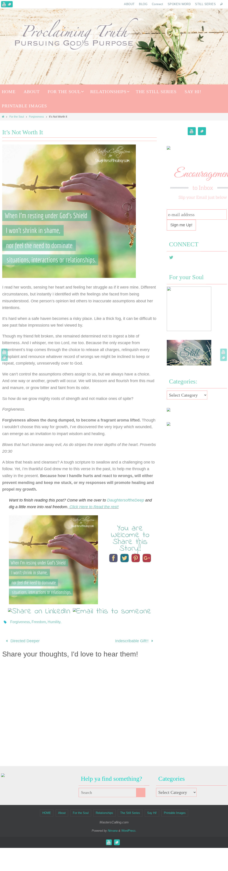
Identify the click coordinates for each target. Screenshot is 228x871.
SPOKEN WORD (179, 4)
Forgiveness (36, 116)
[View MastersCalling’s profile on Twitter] (171, 257)
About (62, 811)
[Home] (3, 116)
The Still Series (130, 811)
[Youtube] (4, 4)
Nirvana (113, 829)
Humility (54, 622)
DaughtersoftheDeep (126, 500)
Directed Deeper (24, 640)
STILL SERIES (205, 4)
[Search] (140, 791)
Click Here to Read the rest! (93, 507)
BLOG (143, 4)
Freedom (39, 622)
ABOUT (129, 4)
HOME (46, 811)
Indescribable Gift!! (132, 640)
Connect (157, 4)
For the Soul (16, 116)
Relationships (104, 811)
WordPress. (128, 829)
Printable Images (175, 811)
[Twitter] (9, 4)
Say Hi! (152, 811)
